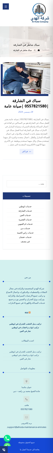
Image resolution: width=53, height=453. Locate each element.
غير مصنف (25, 241)
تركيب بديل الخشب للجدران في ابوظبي (25, 323)
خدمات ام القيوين (25, 224)
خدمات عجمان (25, 237)
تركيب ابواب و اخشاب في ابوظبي (25, 327)
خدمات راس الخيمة (25, 232)
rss (26, 312)
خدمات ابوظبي (25, 206)
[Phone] (7, 438)
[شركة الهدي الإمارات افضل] (39, 13)
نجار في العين (25, 331)
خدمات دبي (25, 228)
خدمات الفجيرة (25, 219)
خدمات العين (25, 215)
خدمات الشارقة (25, 210)
